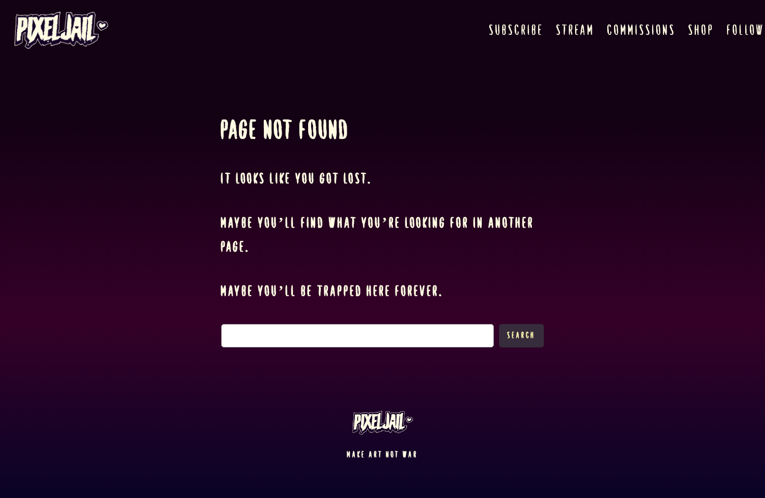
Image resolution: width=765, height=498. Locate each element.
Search (521, 335)
